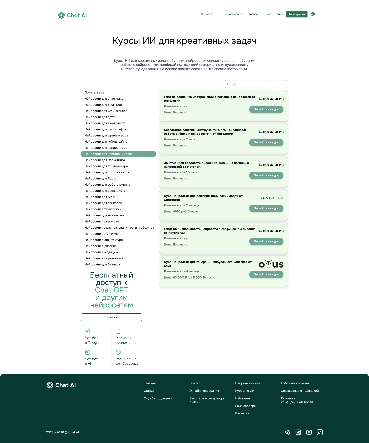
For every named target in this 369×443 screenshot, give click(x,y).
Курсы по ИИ (244, 391)
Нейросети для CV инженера (106, 111)
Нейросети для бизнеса (102, 264)
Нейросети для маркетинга (105, 160)
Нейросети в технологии (103, 209)
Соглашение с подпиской (300, 391)
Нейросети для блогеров (103, 105)
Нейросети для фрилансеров (106, 135)
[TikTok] (320, 432)
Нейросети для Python (101, 178)
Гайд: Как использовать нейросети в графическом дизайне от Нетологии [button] (209, 230)
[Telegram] (287, 432)
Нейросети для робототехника (107, 185)
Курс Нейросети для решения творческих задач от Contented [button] (203, 197)
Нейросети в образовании (104, 258)
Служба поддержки (158, 398)
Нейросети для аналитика (104, 99)
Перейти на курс (266, 109)
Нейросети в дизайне (101, 246)
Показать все (94, 92)
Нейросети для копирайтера (106, 148)
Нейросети (208, 14)
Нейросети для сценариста (105, 191)
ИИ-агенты (243, 398)
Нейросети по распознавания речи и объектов (119, 228)
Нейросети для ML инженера (106, 166)
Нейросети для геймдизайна (106, 142)
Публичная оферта (295, 383)
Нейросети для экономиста (105, 123)
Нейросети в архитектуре (104, 240)
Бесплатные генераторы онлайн (207, 400)
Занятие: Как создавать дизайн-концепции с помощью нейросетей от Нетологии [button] (206, 164)
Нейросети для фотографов (105, 129)
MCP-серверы (245, 406)
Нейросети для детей (100, 117)
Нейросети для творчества (105, 215)
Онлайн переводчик (204, 391)
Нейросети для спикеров (103, 203)
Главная (150, 383)
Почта (193, 383)
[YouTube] (309, 432)
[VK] (298, 432)
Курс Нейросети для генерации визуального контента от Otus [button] (208, 263)
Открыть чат (111, 317)
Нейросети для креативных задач (109, 154)
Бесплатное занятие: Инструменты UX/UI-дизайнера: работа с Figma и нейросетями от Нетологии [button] (205, 131)
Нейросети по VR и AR (101, 234)
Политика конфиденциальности (297, 400)
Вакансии (242, 413)
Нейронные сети (247, 383)
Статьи (149, 391)
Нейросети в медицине (102, 252)
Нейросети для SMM (100, 197)
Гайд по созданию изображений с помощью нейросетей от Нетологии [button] (209, 98)
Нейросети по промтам (102, 221)
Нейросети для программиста (107, 172)
